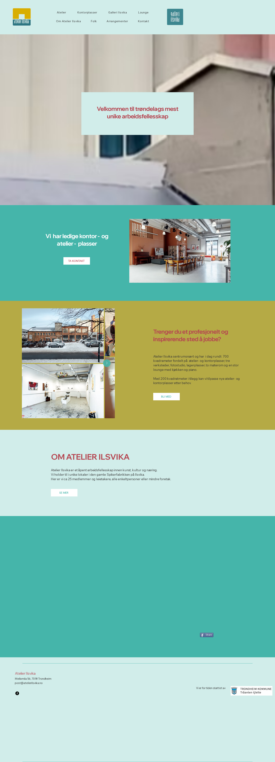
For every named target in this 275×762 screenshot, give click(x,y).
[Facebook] (17, 693)
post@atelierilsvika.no (29, 683)
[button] (179, 251)
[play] (221, 279)
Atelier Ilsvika (25, 673)
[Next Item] (107, 363)
